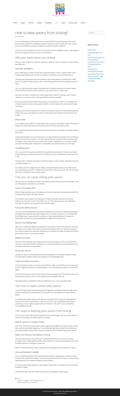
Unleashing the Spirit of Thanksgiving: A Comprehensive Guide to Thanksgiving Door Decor (96, 62)
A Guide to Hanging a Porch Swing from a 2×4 (30, 380)
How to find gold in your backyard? (27, 382)
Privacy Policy (73, 23)
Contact (83, 23)
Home (15, 23)
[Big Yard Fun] (60, 9)
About (63, 23)
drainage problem (30, 201)
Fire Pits (30, 23)
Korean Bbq (92, 50)
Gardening (48, 23)
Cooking (39, 23)
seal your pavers (54, 281)
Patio (56, 23)
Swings (23, 23)
